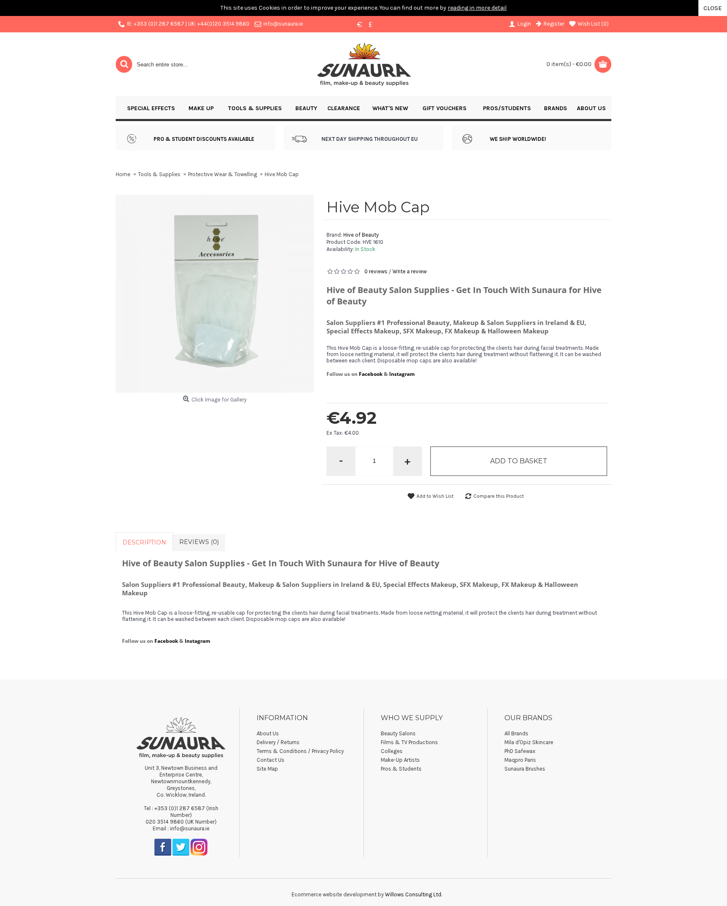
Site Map (267, 769)
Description (144, 542)
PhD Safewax (520, 751)
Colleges (392, 751)
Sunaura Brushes (524, 769)
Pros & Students (401, 769)
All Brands (516, 733)
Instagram (402, 374)
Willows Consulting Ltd (413, 894)
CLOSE (712, 8)
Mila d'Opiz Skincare (528, 742)
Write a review (410, 271)
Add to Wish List (435, 496)
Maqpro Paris (520, 760)
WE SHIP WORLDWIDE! (518, 139)
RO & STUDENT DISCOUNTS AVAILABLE (205, 139)
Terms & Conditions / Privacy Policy (300, 751)
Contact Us (270, 760)
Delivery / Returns (278, 742)
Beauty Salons (398, 733)
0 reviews (375, 271)
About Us (268, 733)
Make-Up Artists (400, 760)
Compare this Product (498, 496)
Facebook (370, 374)
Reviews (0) (199, 542)
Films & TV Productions (409, 742)
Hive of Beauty (361, 235)
